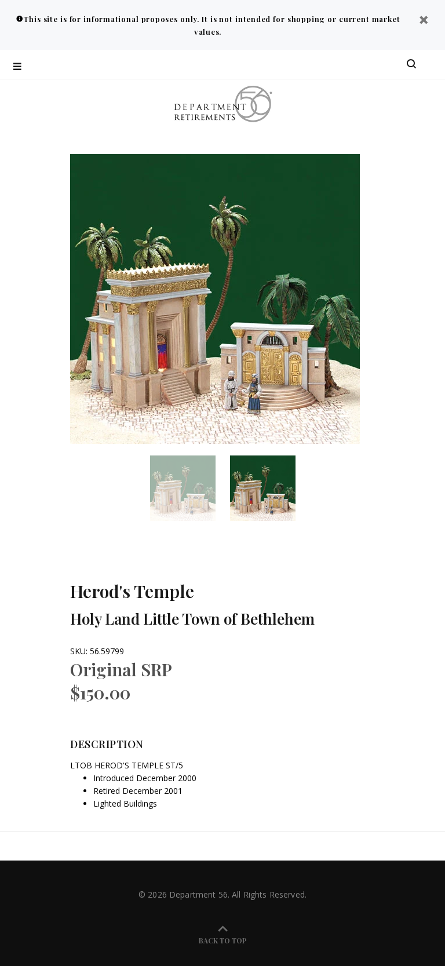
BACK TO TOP (223, 940)
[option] (190, 488)
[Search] (411, 64)
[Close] (424, 21)
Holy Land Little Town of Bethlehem (192, 618)
